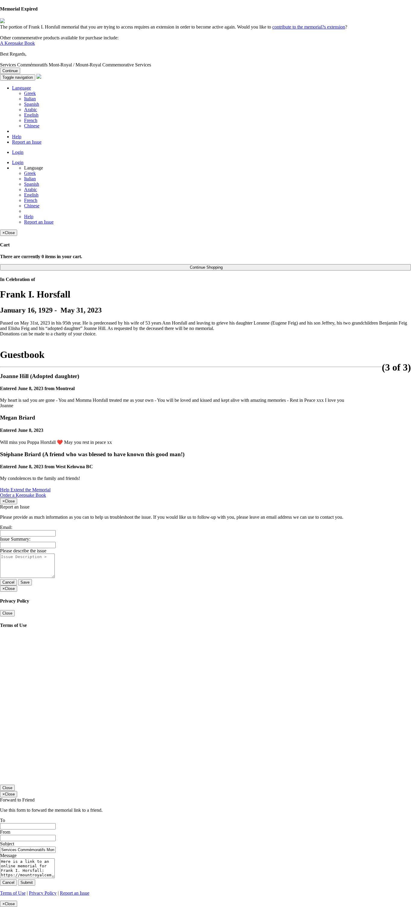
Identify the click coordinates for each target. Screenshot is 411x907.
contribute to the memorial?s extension (308, 26)
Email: (6, 527)
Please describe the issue (23, 550)
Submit (26, 882)
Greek (30, 93)
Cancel (8, 582)
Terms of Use (13, 893)
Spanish (31, 104)
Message (8, 855)
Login (17, 152)
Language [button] (21, 87)
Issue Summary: (15, 539)
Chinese (31, 125)
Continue (10, 71)
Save (24, 582)
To (2, 820)
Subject (7, 843)
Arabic (30, 109)
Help (16, 136)
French (30, 120)
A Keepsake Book (17, 43)
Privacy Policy (43, 893)
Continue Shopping (206, 267)
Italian (30, 98)
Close (7, 613)
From (5, 832)
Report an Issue (27, 142)
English (31, 115)
